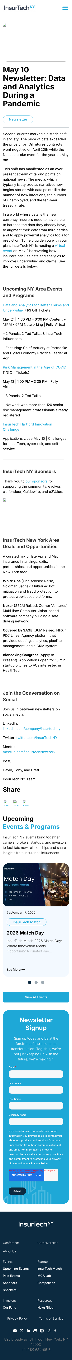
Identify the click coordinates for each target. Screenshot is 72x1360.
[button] (65, 7)
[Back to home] (19, 7)
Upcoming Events (16, 1268)
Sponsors (10, 1283)
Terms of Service (51, 1318)
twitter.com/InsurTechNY (36, 738)
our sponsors (37, 481)
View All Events (36, 997)
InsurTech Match (49, 1268)
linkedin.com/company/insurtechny (31, 729)
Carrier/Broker (47, 1243)
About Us (9, 1251)
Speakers (10, 1290)
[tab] (29, 982)
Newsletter (18, 119)
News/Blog (45, 1307)
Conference (11, 1243)
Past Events (11, 1276)
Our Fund (9, 1307)
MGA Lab (44, 1276)
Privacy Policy (17, 1318)
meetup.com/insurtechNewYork (29, 752)
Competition (46, 1283)
